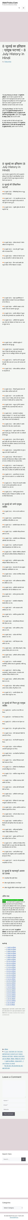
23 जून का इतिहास (11, 975)
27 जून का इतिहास (11, 967)
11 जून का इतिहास (10, 999)
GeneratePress (14, 1217)
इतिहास (6, 1049)
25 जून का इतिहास (11, 971)
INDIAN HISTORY (7, 1056)
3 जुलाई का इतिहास (11, 955)
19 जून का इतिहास (10, 983)
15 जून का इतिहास (10, 991)
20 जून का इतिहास (11, 981)
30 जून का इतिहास (11, 961)
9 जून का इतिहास (10, 1003)
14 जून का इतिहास (10, 993)
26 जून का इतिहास (11, 969)
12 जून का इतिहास (10, 997)
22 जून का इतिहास (11, 977)
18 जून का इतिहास (10, 985)
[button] (19, 8)
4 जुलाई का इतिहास (11, 953)
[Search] (23, 1159)
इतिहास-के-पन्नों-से (19, 1059)
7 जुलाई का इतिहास (11, 947)
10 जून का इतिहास (10, 1001)
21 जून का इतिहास (10, 979)
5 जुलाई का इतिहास (11, 951)
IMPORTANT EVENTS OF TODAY (12, 1054)
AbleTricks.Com (10, 3)
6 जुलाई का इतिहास (11, 949)
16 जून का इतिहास (10, 989)
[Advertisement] (14, 27)
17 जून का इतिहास (10, 987)
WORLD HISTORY (19, 1056)
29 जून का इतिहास (11, 963)
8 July (6, 1051)
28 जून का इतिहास (11, 965)
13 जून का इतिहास (10, 995)
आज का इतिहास (6, 1059)
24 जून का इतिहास (11, 973)
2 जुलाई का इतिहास (11, 957)
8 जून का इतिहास (10, 1004)
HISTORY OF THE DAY (16, 1051)
